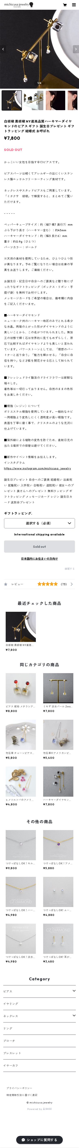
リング (7, 1028)
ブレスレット (12, 1053)
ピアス (7, 991)
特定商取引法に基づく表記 (22, 1095)
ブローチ (9, 1041)
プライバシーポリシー (19, 1088)
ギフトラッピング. (18, 513)
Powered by (35, 1109)
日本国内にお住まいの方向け (39, 559)
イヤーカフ (10, 1065)
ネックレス (10, 1016)
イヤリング (10, 1004)
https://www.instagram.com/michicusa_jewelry (37, 468)
